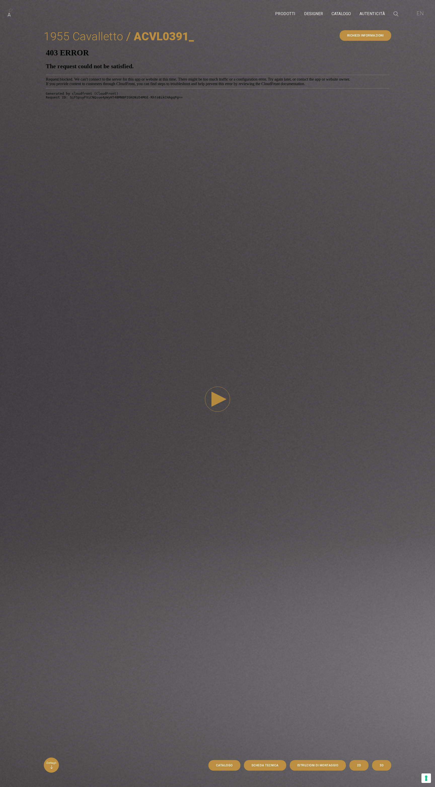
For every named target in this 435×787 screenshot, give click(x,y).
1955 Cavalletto (83, 36)
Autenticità (372, 13)
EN (420, 13)
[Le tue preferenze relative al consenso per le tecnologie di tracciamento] (426, 778)
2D (359, 765)
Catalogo (224, 765)
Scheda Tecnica (265, 765)
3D (382, 765)
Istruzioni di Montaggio (318, 765)
